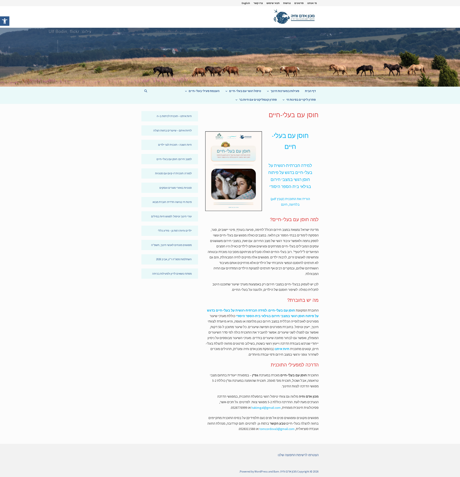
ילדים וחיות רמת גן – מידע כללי (175, 230)
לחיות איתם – (184, 130)
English (246, 3)
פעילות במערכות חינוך (285, 91)
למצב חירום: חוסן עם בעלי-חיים (174, 159)
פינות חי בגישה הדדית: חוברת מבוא (172, 202)
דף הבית (310, 91)
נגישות (287, 3)
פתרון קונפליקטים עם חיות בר (258, 99)
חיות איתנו (282, 349)
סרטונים (299, 3)
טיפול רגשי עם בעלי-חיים (245, 91)
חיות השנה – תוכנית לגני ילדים (175, 144)
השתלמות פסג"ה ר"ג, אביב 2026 (174, 259)
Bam (276, 471)
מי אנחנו (312, 3)
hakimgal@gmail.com (266, 408)
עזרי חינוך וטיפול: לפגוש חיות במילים (171, 216)
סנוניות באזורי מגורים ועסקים (175, 187)
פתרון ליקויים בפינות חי (301, 99)
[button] (4, 21)
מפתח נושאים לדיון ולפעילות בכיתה (172, 273)
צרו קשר (258, 3)
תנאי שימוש (273, 3)
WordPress (261, 471)
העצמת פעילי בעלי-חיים (204, 91)
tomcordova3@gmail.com (277, 429)
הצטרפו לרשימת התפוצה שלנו (298, 455)
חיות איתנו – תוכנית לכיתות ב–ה (174, 116)
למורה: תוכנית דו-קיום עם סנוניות (173, 173)
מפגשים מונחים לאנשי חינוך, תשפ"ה (171, 245)
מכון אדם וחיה (288, 471)
